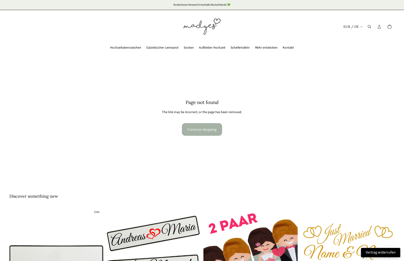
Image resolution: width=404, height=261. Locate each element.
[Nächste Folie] (97, 254)
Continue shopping (202, 129)
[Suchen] (369, 26)
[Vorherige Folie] (16, 254)
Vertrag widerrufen (381, 252)
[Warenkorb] (389, 26)
